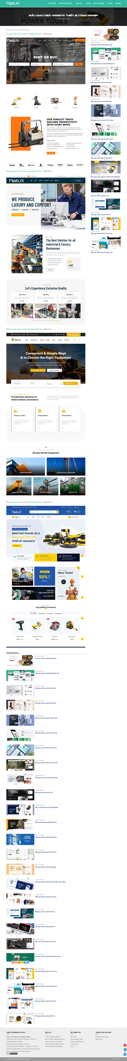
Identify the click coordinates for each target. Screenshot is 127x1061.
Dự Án (88, 3)
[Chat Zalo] (125, 1049)
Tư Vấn (109, 3)
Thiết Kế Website (65, 3)
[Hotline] (125, 1045)
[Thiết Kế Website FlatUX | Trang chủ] (14, 3)
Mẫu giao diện (98, 3)
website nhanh (26, 1051)
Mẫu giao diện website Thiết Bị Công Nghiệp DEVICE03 (25, 329)
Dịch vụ (79, 3)
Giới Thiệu (52, 3)
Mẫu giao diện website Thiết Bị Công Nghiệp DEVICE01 (25, 34)
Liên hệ (118, 3)
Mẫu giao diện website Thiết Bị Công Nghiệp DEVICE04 (25, 502)
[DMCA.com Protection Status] (12, 1054)
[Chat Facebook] (125, 1054)
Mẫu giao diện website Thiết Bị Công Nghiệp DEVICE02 (25, 171)
